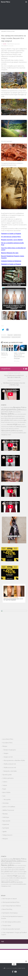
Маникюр (5, 813)
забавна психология (18, 420)
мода (15, 424)
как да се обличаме (5, 422)
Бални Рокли (5, 2)
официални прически (14, 428)
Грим (3, 796)
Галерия (4, 785)
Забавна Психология (7, 31)
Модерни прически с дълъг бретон (12, 239)
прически (20, 430)
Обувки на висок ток (10, 764)
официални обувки (5, 428)
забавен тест (17, 335)
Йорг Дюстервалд (6, 337)
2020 (8, 407)
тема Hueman (21, 968)
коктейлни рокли (13, 422)
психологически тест (6, 432)
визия (5, 416)
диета (13, 416)
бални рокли (7, 413)
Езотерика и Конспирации (10, 913)
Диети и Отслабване (8, 806)
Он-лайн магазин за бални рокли (11, 922)
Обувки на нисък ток (10, 767)
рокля (24, 432)
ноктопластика (5, 426)
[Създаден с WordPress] (4, 968)
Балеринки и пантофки (10, 771)
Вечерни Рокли (19, 407)
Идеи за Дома (6, 821)
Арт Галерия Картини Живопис (11, 905)
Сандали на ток (8, 757)
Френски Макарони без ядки (9, 253)
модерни (20, 424)
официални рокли (8, 430)
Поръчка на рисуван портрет (11, 929)
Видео (4, 789)
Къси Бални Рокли (7, 742)
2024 (11, 407)
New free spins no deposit (9, 898)
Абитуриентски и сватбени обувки (14, 760)
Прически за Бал (7, 774)
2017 (2, 407)
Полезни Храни (6, 925)
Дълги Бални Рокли (7, 739)
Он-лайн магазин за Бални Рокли (11, 236)
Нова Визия (5, 817)
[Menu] (26, 2)
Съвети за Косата (7, 778)
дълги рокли (15, 418)
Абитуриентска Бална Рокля (10, 902)
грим (10, 416)
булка (19, 414)
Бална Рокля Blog (7, 909)
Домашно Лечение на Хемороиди (11, 261)
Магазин (4, 746)
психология (15, 432)
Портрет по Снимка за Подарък (11, 233)
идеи (24, 420)
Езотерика (5, 828)
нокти (23, 424)
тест (9, 434)
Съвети (4, 782)
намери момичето (16, 337)
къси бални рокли (22, 422)
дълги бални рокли (6, 418)
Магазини (5, 838)
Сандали (6, 753)
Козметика (5, 824)
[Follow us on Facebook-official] (23, 369)
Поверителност (7, 835)
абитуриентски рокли (12, 409)
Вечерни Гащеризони (10, 750)
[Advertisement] (14, 15)
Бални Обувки (6, 792)
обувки (11, 426)
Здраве (4, 831)
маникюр (10, 424)
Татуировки (7, 799)
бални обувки (9, 411)
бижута (16, 414)
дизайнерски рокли (20, 416)
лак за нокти (3, 424)
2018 (5, 407)
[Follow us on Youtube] (26, 369)
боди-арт (10, 335)
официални (23, 426)
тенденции (4, 434)
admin (4, 43)
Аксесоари (5, 803)
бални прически (17, 411)
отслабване (16, 426)
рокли (21, 432)
